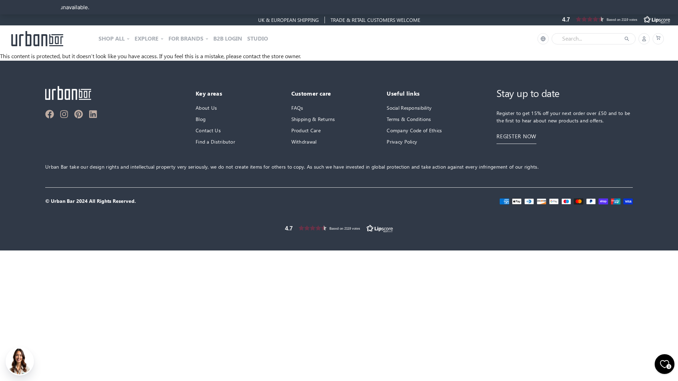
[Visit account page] (644, 38)
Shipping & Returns (313, 119)
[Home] (37, 39)
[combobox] (589, 39)
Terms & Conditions (409, 119)
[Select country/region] (543, 38)
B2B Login (227, 39)
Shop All (112, 39)
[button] (658, 38)
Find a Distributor (215, 142)
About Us (206, 108)
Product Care (306, 130)
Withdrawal (304, 142)
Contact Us (208, 130)
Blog (201, 119)
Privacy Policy (402, 142)
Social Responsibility (409, 108)
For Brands (185, 39)
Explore (147, 39)
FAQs (297, 108)
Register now (516, 136)
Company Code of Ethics (414, 130)
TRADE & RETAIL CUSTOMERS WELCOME (375, 20)
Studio (257, 39)
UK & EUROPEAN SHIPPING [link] (288, 20)
